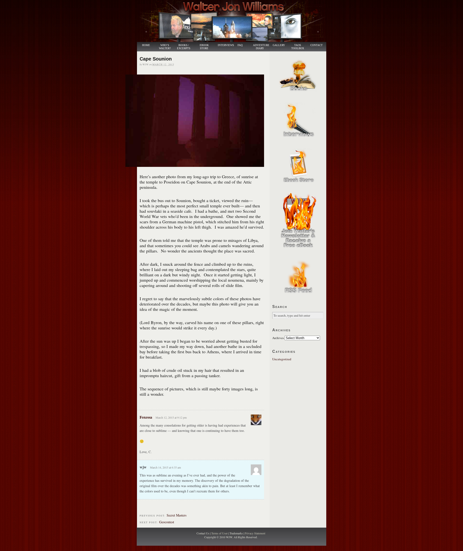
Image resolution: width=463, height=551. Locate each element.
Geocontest (166, 522)
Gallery (279, 45)
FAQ (240, 45)
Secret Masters (176, 515)
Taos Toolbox (297, 47)
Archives (278, 338)
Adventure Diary (261, 47)
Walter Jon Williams (234, 21)
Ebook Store (204, 47)
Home (146, 45)
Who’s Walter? (165, 47)
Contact (316, 45)
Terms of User (219, 533)
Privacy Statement (255, 533)
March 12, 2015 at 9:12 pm (171, 417)
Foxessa (146, 417)
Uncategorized (281, 359)
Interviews (223, 45)
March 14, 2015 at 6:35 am (165, 467)
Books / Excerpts (183, 47)
